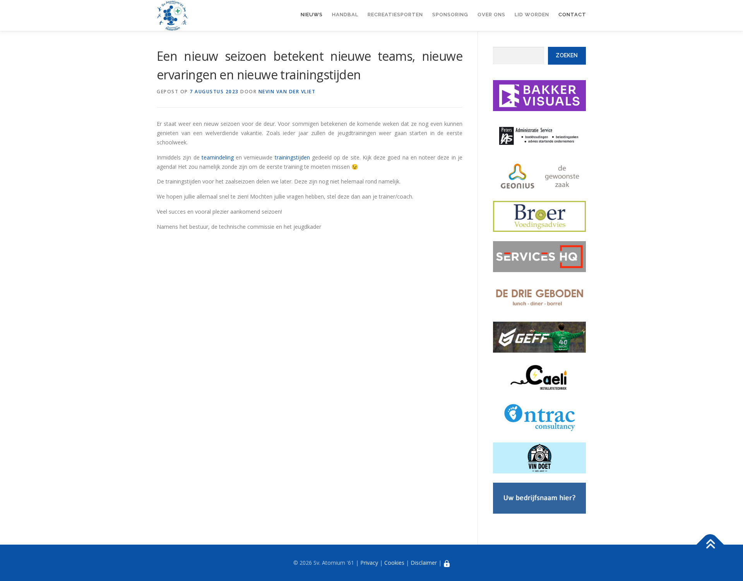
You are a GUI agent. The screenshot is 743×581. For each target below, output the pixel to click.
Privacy (369, 562)
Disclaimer (424, 562)
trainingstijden (292, 157)
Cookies (394, 562)
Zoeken (567, 55)
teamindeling (219, 157)
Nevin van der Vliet (287, 91)
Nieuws (312, 14)
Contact (572, 14)
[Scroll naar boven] (710, 545)
